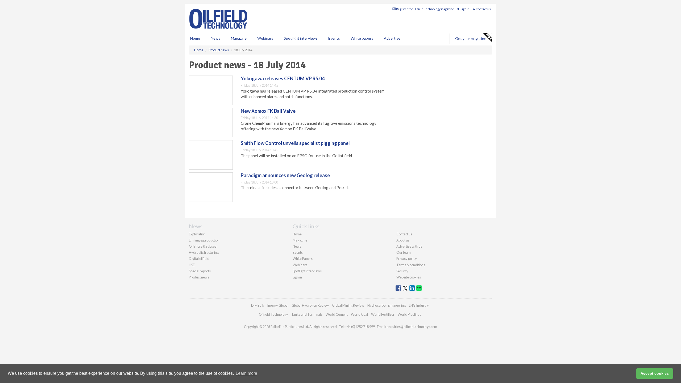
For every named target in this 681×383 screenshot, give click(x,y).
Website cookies (408, 277)
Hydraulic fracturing (204, 252)
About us (402, 240)
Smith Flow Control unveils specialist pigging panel (295, 143)
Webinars (265, 38)
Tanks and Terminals (306, 314)
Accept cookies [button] (655, 373)
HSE (192, 265)
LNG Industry (419, 305)
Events (334, 38)
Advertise (392, 38)
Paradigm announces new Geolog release (285, 175)
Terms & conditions (410, 265)
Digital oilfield (199, 258)
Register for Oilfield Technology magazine (425, 9)
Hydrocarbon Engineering (386, 305)
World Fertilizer (383, 314)
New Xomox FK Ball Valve (268, 111)
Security (402, 271)
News (297, 246)
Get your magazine (470, 38)
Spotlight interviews (301, 38)
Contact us (483, 9)
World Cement (337, 314)
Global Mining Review (348, 305)
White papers (362, 38)
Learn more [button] (246, 373)
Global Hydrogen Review (310, 305)
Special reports (200, 271)
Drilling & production (204, 240)
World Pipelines (409, 314)
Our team (403, 252)
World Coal (359, 314)
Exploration (197, 234)
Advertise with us (409, 246)
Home (195, 38)
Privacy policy (406, 258)
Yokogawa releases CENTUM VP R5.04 (283, 78)
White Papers (303, 258)
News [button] (215, 38)
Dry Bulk (257, 305)
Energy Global (277, 305)
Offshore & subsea (203, 246)
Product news (199, 277)
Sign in (465, 9)
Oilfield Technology (273, 314)
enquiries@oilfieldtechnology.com (412, 326)
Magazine (239, 38)
